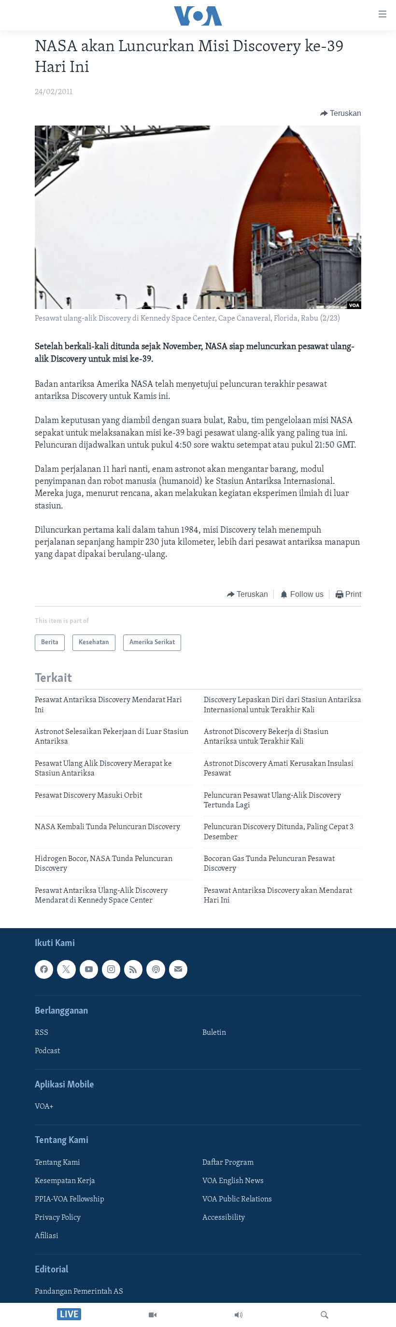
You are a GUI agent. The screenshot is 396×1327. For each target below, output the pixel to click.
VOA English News (233, 1181)
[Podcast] (155, 969)
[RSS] (133, 969)
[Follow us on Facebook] (44, 969)
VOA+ (44, 1107)
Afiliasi (46, 1236)
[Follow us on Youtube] (89, 969)
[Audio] (238, 1315)
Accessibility (223, 1218)
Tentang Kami (57, 1162)
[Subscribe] (178, 969)
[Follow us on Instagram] (111, 969)
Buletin (214, 1033)
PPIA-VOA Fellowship (69, 1199)
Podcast (47, 1051)
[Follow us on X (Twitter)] (66, 969)
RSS (41, 1033)
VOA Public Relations (237, 1199)
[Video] (152, 1315)
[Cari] (324, 1315)
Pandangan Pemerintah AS (79, 1292)
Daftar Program (228, 1162)
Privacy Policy (58, 1218)
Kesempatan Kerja (65, 1181)
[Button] (341, 113)
